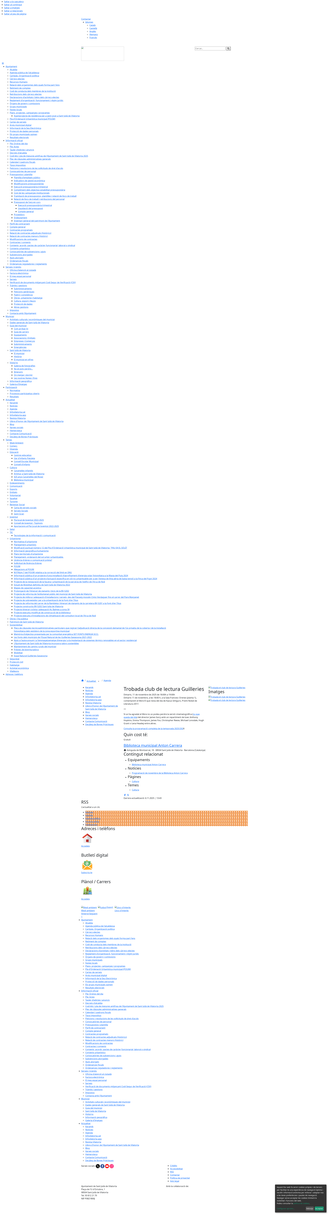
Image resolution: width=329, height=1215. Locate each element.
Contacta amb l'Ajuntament (98, 1095)
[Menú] (3, 63)
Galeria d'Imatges (94, 1120)
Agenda (107, 680)
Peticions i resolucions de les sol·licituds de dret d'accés (112, 1018)
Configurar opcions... (286, 1208)
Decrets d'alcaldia (93, 1003)
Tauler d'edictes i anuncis (97, 1000)
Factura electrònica (94, 1077)
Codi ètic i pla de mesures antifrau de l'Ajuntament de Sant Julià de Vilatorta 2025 (124, 1006)
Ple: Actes (90, 997)
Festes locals (91, 963)
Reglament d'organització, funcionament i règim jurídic (112, 953)
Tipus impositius (93, 1015)
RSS (172, 1171)
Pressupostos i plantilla (96, 1024)
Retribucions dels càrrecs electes (101, 947)
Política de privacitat (180, 1178)
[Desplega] (98, 681)
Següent (93, 913)
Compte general (93, 1030)
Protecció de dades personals (99, 981)
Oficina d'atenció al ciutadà (98, 1074)
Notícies (89, 690)
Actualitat (91, 681)
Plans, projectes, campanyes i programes (105, 966)
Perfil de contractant (95, 1027)
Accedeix (85, 846)
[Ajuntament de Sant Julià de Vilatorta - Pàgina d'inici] (102, 53)
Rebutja (309, 1208)
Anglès (92, 31)
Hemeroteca (91, 718)
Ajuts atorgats (92, 1061)
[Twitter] (98, 1165)
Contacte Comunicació (96, 721)
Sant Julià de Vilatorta (95, 1111)
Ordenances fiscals (94, 1064)
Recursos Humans (94, 935)
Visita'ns (89, 1114)
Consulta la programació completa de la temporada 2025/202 (153, 728)
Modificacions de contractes (99, 1043)
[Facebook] (102, 1165)
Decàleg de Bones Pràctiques (99, 724)
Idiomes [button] (89, 22)
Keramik (89, 687)
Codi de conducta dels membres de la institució (108, 944)
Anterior (85, 913)
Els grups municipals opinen (99, 984)
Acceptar (319, 1208)
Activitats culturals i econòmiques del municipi (107, 1101)
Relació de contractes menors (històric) (104, 1040)
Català (92, 25)
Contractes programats (96, 1034)
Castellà (93, 28)
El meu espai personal (96, 1080)
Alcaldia (89, 923)
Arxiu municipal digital (96, 975)
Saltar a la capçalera (14, 1)
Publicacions (91, 824)
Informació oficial (89, 990)
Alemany (93, 34)
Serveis (88, 1083)
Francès (93, 37)
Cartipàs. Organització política (100, 929)
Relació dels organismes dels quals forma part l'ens (110, 938)
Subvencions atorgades (96, 1058)
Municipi (85, 1098)
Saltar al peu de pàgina (15, 13)
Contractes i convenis (95, 1046)
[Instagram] (112, 1165)
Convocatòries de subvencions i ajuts (103, 1055)
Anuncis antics (92, 821)
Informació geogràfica (96, 1117)
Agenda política (92, 818)
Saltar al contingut (13, 4)
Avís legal (174, 1181)
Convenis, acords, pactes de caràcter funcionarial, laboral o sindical (118, 1049)
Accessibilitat (176, 1168)
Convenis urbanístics (95, 1052)
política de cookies (301, 1203)
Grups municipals (93, 960)
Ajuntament (87, 919)
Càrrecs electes (92, 932)
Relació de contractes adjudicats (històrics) (106, 1037)
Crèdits (173, 1165)
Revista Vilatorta (93, 702)
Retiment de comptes (95, 941)
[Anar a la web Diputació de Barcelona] (207, 1201)
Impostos (90, 1092)
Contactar (86, 19)
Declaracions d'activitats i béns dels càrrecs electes (110, 950)
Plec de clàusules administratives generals (105, 1009)
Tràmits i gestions (94, 1089)
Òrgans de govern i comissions (100, 956)
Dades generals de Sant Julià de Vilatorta (105, 1105)
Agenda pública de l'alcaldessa (100, 926)
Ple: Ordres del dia (94, 993)
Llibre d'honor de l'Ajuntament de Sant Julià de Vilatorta (112, 1145)
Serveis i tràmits (89, 1071)
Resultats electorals (94, 987)
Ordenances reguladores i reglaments (103, 1068)
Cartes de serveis (93, 972)
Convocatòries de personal (98, 1021)
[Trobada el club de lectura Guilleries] (226, 700)
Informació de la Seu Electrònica (101, 978)
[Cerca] (228, 48)
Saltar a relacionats (13, 10)
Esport (109, 907)
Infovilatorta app (93, 699)
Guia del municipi (93, 1108)
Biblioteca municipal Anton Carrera (153, 745)
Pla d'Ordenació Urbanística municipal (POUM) (108, 969)
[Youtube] (107, 1165)
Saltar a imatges (12, 7)
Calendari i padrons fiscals (98, 1012)
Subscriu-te (86, 872)
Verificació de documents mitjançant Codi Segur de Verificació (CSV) (118, 1086)
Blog (87, 712)
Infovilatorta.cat (93, 696)
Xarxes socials (92, 715)
